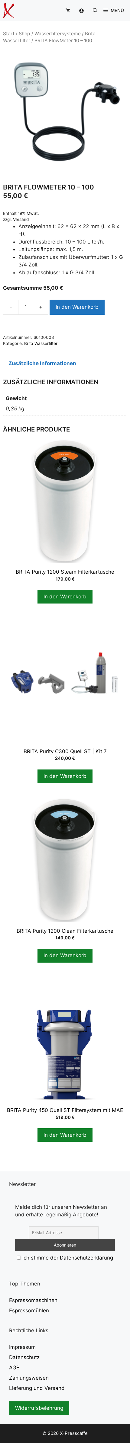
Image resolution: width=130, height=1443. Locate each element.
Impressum (22, 1347)
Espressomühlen (29, 1311)
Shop (24, 34)
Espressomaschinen (33, 1300)
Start (9, 34)
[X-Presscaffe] (8, 10)
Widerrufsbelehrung (39, 1408)
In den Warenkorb (77, 307)
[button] (95, 10)
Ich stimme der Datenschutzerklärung (67, 1258)
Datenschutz (24, 1357)
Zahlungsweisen (29, 1378)
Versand (21, 219)
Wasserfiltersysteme (57, 34)
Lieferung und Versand (37, 1388)
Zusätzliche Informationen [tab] (42, 363)
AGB (14, 1368)
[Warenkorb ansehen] (68, 10)
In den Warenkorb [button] (65, 597)
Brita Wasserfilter (40, 343)
